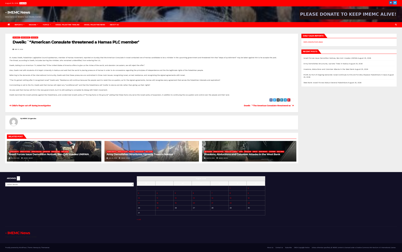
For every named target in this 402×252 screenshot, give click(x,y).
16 (248, 198)
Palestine (34, 37)
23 (249, 203)
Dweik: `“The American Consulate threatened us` (268, 105)
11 (157, 198)
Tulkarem (272, 151)
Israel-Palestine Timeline (67, 25)
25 (157, 208)
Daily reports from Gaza (313, 42)
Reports (19, 25)
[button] (396, 25)
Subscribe (288, 247)
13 (194, 198)
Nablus (131, 151)
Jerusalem (46, 151)
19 (176, 203)
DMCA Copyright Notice (302, 247)
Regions (33, 25)
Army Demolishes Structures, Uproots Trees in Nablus (140, 154)
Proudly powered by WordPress (16, 247)
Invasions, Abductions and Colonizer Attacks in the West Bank (242, 154)
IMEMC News (28, 158)
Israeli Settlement (231, 151)
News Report (25, 37)
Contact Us (279, 247)
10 (139, 198)
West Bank (65, 151)
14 (212, 198)
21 (212, 203)
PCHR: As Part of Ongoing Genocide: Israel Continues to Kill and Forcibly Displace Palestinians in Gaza (345, 75)
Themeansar (45, 247)
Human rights (14, 151)
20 (194, 203)
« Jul (139, 219)
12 (176, 198)
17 (139, 203)
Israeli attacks (25, 151)
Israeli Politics (36, 151)
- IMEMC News (17, 12)
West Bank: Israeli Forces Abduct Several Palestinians (325, 83)
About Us (114, 25)
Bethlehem (208, 151)
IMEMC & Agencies (29, 118)
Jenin (240, 151)
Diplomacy (16, 37)
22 (231, 203)
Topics (46, 25)
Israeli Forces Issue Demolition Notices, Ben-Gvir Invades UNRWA (49, 154)
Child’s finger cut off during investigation (31, 105)
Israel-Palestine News (94, 25)
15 (230, 198)
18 (157, 203)
